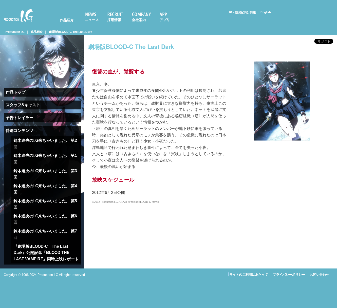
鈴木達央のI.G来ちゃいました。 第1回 (45, 158)
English (266, 12)
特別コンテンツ (19, 130)
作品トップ (15, 92)
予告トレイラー (19, 118)
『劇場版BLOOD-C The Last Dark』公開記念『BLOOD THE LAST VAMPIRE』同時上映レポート (46, 252)
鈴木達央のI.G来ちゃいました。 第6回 (45, 219)
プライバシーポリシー (289, 274)
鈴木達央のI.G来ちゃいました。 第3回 (45, 174)
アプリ (165, 20)
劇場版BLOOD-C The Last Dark (70, 32)
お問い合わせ (319, 274)
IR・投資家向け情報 (242, 12)
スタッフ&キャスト (23, 105)
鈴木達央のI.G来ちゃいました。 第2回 (45, 143)
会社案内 (139, 20)
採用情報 (114, 20)
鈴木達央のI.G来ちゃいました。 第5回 (45, 204)
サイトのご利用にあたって (248, 274)
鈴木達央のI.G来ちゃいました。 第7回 (45, 234)
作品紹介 (67, 20)
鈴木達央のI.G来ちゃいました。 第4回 (45, 189)
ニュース (92, 20)
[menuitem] (63, 15)
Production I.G (16, 22)
